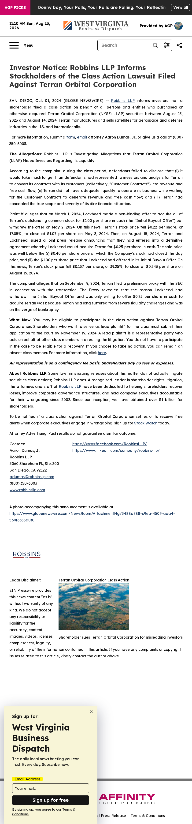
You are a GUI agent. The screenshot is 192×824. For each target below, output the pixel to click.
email (82, 137)
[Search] (155, 45)
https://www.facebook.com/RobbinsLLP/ (109, 444)
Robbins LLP (123, 100)
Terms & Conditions (148, 815)
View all (180, 7)
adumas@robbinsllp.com (32, 476)
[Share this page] (179, 45)
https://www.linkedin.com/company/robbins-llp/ (116, 450)
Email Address (27, 779)
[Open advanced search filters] (166, 45)
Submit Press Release (106, 815)
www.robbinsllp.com (27, 489)
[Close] (91, 711)
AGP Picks (15, 7)
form (70, 137)
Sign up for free (51, 800)
